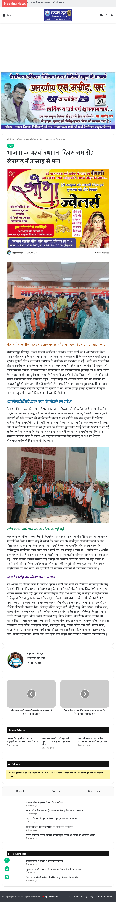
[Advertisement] (58, 47)
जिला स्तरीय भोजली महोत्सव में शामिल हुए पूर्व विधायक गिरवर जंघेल (52, 818)
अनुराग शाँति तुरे (17, 253)
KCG (19, 139)
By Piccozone (51, 896)
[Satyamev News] (58, 15)
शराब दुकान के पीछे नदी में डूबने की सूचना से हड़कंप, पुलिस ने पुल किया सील (56, 741)
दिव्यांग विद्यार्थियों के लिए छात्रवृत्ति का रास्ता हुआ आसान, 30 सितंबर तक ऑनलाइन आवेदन (60, 835)
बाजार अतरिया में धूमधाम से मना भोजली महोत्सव (44, 802)
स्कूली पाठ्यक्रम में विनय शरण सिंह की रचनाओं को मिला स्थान (49, 827)
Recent (20, 791)
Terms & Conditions (104, 896)
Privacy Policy (87, 896)
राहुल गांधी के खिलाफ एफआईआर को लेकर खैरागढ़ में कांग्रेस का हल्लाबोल (56, 2)
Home (12, 139)
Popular (56, 791)
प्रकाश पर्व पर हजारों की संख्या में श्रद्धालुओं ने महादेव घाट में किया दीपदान (22, 740)
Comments (94, 791)
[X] (36, 663)
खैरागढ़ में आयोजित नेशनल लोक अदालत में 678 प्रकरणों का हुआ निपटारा (93, 740)
